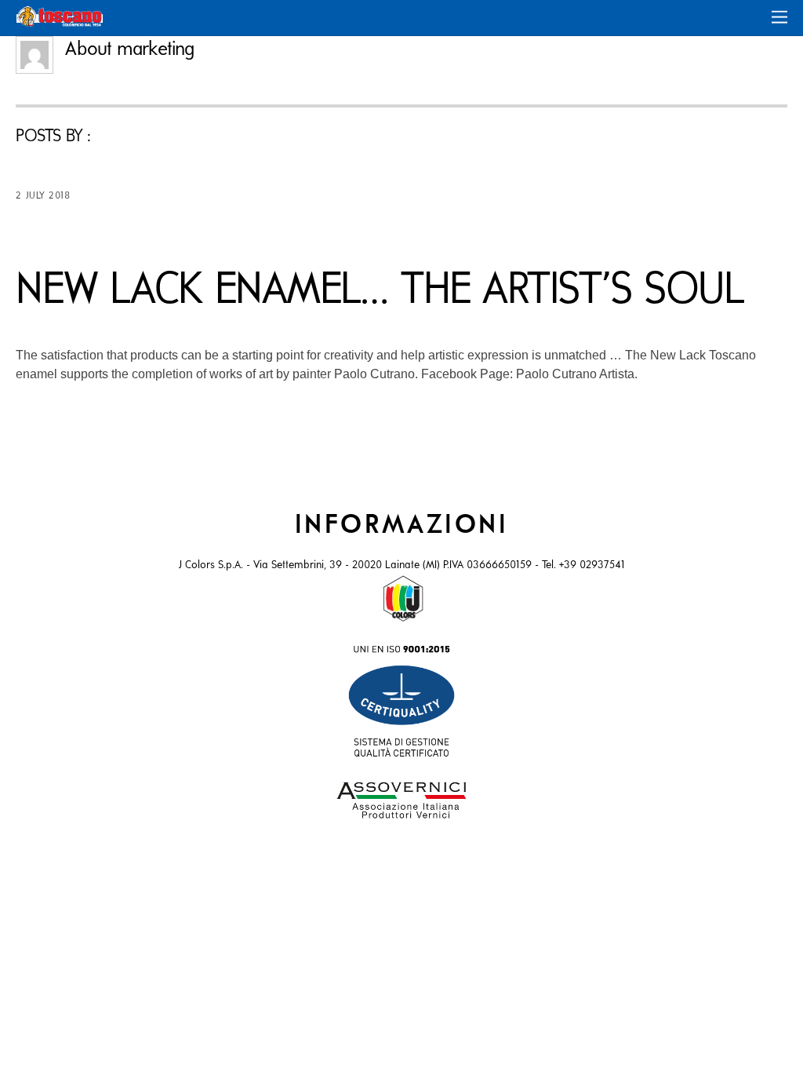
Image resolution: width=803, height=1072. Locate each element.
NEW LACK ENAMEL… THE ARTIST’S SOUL (379, 291)
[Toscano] (60, 21)
